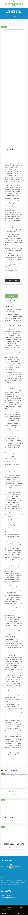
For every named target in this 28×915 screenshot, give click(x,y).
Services (11, 913)
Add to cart (12, 280)
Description (12, 296)
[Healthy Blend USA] (14, 4)
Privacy (18, 913)
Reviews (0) (11, 300)
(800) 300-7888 (5, 895)
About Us (3, 913)
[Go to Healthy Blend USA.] (3, 15)
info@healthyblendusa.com (9, 897)
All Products (14, 286)
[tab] (11, 296)
